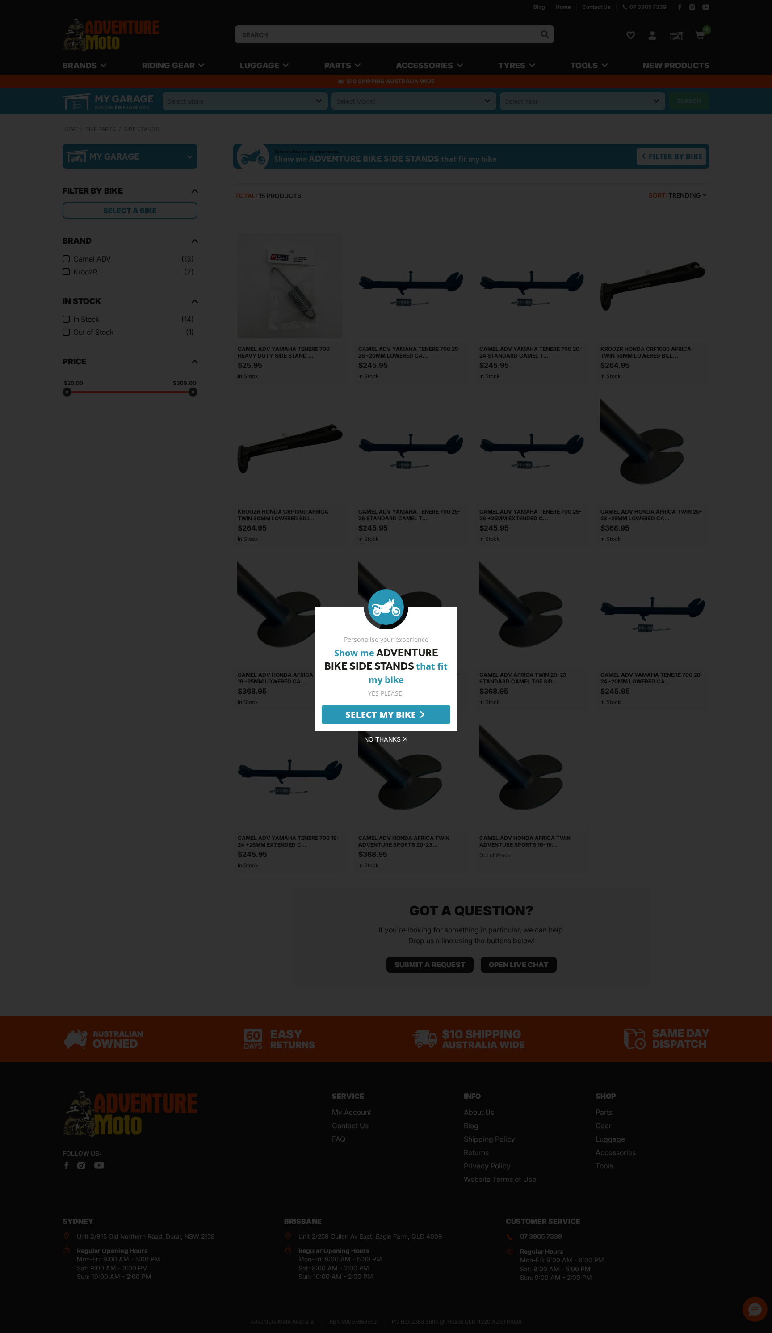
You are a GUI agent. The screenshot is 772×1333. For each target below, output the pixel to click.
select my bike (380, 715)
